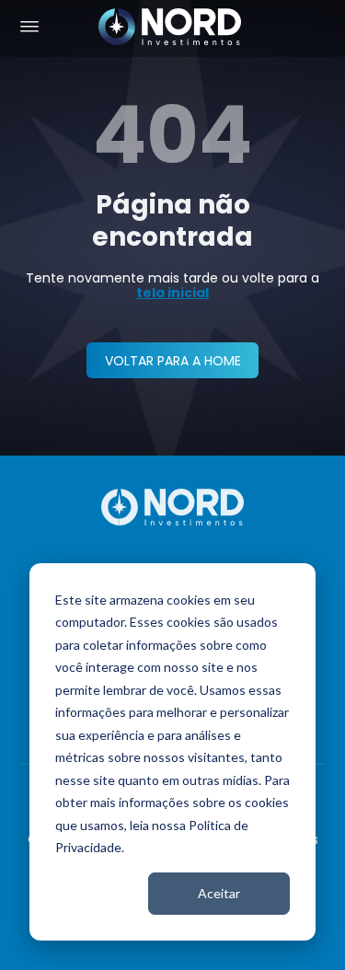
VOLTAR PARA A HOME (173, 361)
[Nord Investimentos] (170, 28)
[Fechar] (323, 944)
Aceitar (219, 893)
